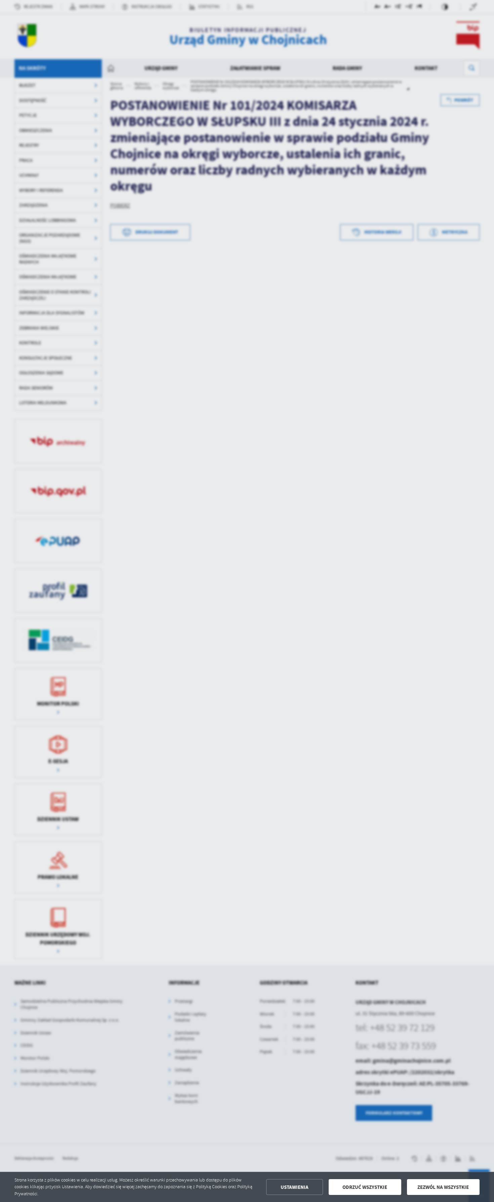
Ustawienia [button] (294, 1187)
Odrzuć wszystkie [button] (364, 1187)
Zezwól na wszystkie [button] (443, 1187)
